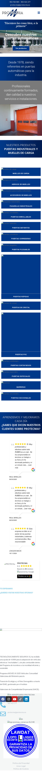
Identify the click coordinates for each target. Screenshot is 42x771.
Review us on (23, 576)
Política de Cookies (21, 769)
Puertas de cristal (21, 307)
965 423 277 (25, 2)
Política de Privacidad (21, 763)
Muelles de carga (21, 173)
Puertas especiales (21, 376)
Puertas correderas (21, 239)
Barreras (21, 387)
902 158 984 (14, 2)
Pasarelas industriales (21, 206)
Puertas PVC (21, 354)
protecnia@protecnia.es (20, 5)
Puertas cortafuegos (21, 365)
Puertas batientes (21, 228)
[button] (39, 13)
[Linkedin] (26, 699)
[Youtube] (15, 699)
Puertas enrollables (21, 217)
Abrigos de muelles (21, 184)
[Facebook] (3, 699)
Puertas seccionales (21, 398)
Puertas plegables (21, 249)
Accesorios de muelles (21, 195)
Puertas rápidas (21, 297)
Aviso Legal (21, 766)
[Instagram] (9, 699)
